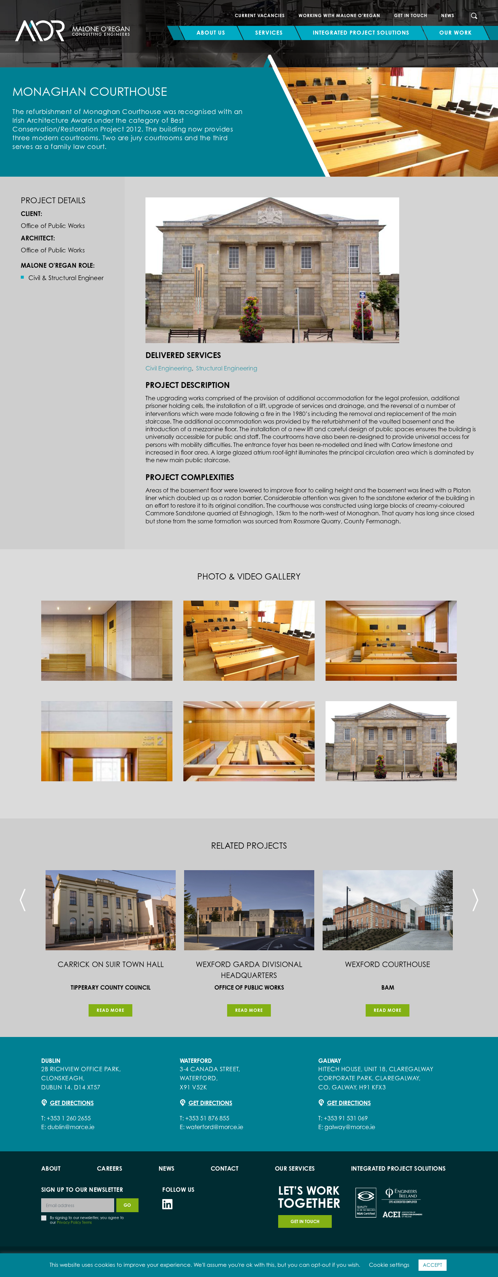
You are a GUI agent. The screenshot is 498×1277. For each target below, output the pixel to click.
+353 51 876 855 (207, 1118)
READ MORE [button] (110, 1010)
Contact (225, 1168)
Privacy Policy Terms (74, 1222)
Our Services (295, 1168)
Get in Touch (410, 15)
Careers (109, 1168)
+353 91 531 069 (346, 1118)
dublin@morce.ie (70, 1127)
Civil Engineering (168, 368)
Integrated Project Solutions (398, 1168)
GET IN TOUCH (305, 1221)
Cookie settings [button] (389, 1264)
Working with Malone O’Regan (339, 15)
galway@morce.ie (349, 1127)
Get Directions (72, 1103)
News (447, 15)
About (51, 1168)
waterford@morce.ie (214, 1127)
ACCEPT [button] (432, 1265)
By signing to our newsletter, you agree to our (87, 1220)
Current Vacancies (260, 15)
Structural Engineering (226, 368)
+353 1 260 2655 (69, 1118)
